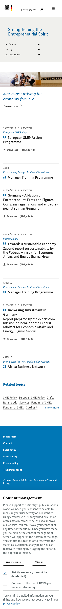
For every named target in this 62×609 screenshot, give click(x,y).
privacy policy (11, 603)
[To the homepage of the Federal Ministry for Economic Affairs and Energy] (10, 8)
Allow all (39, 561)
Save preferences (13, 561)
